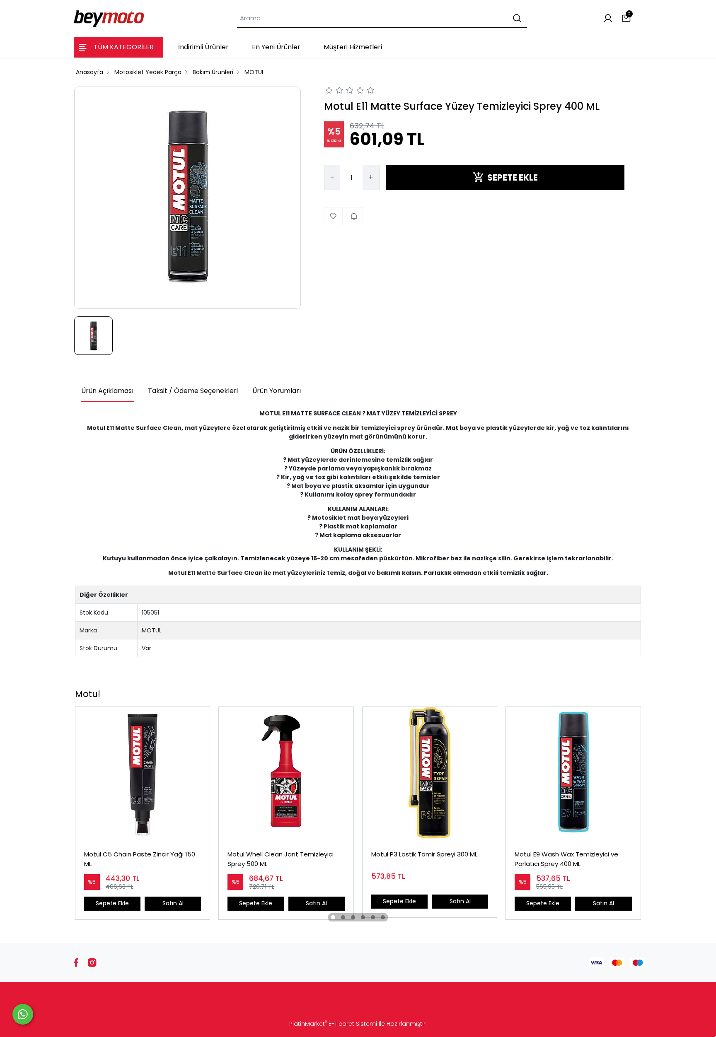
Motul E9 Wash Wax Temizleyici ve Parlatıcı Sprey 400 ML (566, 859)
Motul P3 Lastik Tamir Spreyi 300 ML (424, 854)
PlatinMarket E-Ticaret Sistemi (333, 1024)
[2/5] (334, 91)
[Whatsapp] (22, 1014)
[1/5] (329, 91)
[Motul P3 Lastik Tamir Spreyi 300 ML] (430, 774)
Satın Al (173, 903)
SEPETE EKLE (512, 177)
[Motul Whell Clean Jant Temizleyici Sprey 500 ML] (286, 774)
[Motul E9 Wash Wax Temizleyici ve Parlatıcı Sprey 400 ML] (573, 774)
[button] (333, 917)
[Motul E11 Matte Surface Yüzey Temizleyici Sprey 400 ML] (187, 197)
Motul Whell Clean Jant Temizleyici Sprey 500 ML (280, 859)
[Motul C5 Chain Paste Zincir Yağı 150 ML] (142, 774)
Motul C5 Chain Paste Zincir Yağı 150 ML (139, 859)
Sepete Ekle (112, 903)
